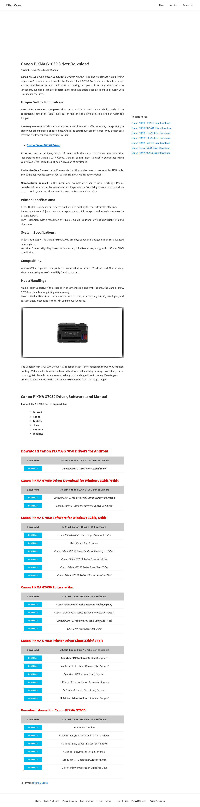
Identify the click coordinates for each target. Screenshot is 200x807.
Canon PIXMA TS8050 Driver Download (151, 122)
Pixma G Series (40, 782)
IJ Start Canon (13, 5)
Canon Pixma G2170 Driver (43, 145)
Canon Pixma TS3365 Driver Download (150, 147)
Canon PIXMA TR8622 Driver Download (151, 137)
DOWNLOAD (33, 468)
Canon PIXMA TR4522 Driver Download (151, 132)
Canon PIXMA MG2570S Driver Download (151, 127)
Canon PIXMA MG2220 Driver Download (151, 152)
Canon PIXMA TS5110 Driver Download (151, 142)
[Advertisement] (79, 40)
